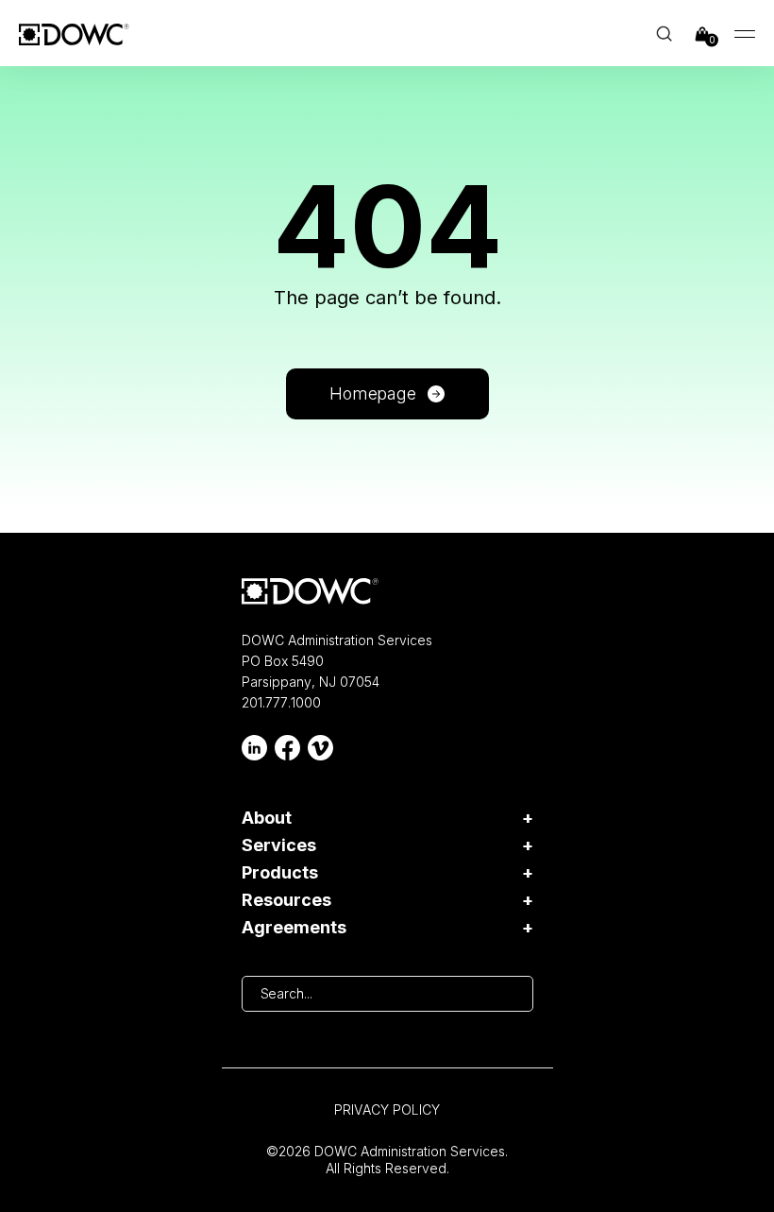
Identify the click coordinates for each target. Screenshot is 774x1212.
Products (280, 872)
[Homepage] (310, 591)
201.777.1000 (281, 702)
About (267, 818)
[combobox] (387, 994)
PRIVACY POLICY (387, 1109)
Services (279, 845)
